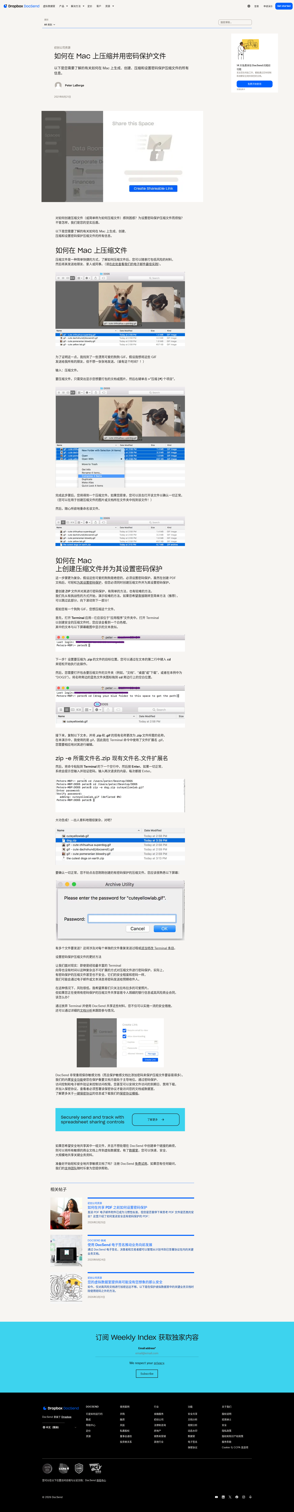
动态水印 (192, 1430)
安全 (224, 1425)
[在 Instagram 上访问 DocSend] (243, 1498)
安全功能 (77, 1079)
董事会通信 (126, 1436)
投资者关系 (126, 1441)
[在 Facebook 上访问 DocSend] (236, 1498)
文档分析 (86, 1010)
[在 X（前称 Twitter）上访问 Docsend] (230, 1498)
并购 (122, 1413)
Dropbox (66, 1416)
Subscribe (146, 1373)
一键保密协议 (83, 1093)
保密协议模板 (129, 1093)
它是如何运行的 (94, 1413)
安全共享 (192, 1413)
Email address (147, 1348)
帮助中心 (90, 1425)
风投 (122, 1425)
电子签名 (192, 1441)
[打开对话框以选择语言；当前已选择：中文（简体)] (249, 6)
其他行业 (159, 1441)
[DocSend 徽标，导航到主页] (21, 6)
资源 (88, 1436)
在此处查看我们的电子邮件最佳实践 (133, 264)
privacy (159, 1363)
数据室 (133, 1150)
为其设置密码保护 (89, 582)
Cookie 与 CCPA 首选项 (235, 1447)
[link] (256, 6)
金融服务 (159, 1413)
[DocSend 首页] (60, 1408)
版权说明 (226, 1413)
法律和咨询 (160, 1425)
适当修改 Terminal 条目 (157, 948)
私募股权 (124, 1430)
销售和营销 (160, 1436)
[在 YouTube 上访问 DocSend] (216, 1498)
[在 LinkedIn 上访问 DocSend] (223, 1498)
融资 (122, 1419)
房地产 (157, 1430)
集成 (88, 1419)
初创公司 (159, 1419)
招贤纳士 (226, 1419)
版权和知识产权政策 (232, 1436)
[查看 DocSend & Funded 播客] (250, 1498)
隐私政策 (226, 1430)
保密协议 (192, 1447)
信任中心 (101, 1480)
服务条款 (226, 1441)
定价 (88, 1430)
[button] (255, 84)
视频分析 (192, 1425)
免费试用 (141, 1163)
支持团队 (71, 1168)
